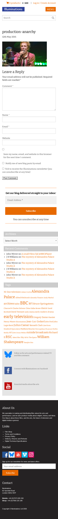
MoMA (55, 329)
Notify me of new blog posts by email (23, 163)
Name (6, 115)
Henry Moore (9, 321)
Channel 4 (8, 308)
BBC (24, 303)
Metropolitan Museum (43, 329)
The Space (33, 337)
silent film (16, 337)
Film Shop (8, 432)
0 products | (18, 3)
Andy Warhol (49, 298)
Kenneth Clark (36, 325)
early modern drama (44, 312)
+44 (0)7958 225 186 (14, 500)
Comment (7, 86)
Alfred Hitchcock (22, 297)
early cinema (30, 312)
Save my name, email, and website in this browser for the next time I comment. (27, 156)
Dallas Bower (36, 308)
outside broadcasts (37, 332)
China (28, 308)
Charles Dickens (19, 308)
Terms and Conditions (13, 434)
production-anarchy (19, 32)
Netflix (6, 333)
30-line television (12, 292)
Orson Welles (21, 333)
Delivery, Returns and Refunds (16, 439)
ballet (17, 304)
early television (18, 316)
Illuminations (21, 322)
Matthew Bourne (28, 329)
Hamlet (51, 317)
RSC (9, 337)
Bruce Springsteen (43, 303)
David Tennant (17, 312)
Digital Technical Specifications (16, 441)
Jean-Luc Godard (36, 321)
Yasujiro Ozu (28, 342)
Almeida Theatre (36, 298)
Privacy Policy (10, 436)
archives (9, 303)
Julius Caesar (21, 325)
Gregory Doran (40, 317)
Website (6, 138)
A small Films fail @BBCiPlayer (36, 254)
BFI (31, 303)
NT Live (12, 332)
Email (5, 126)
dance (44, 308)
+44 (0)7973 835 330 (15, 498)
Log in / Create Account (44, 3)
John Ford (49, 321)
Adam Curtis (26, 292)
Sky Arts (24, 337)
